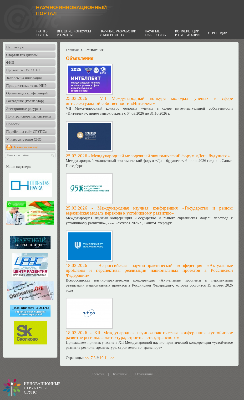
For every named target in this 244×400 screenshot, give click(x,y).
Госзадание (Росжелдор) (25, 101)
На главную (15, 47)
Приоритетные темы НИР (26, 85)
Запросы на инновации (24, 78)
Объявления (143, 374)
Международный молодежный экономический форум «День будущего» (160, 155)
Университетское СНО (23, 139)
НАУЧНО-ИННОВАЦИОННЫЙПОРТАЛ (71, 10)
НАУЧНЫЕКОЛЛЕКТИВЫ (156, 33)
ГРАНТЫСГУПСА (42, 33)
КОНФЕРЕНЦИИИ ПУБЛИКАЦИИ (187, 33)
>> (112, 358)
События (98, 374)
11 (106, 358)
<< (87, 358)
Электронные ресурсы (23, 109)
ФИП (10, 62)
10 (101, 358)
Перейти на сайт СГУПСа (26, 131)
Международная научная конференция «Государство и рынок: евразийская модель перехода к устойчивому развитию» (149, 210)
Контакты (120, 374)
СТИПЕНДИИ (217, 33)
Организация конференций (27, 93)
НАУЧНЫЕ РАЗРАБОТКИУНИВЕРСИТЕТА (118, 33)
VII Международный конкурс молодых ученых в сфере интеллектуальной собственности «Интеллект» (149, 101)
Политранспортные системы (28, 116)
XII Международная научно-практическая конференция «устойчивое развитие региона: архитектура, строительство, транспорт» (149, 335)
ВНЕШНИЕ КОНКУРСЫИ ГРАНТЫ (74, 33)
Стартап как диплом (22, 55)
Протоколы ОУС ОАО (23, 70)
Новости (13, 124)
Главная (72, 50)
